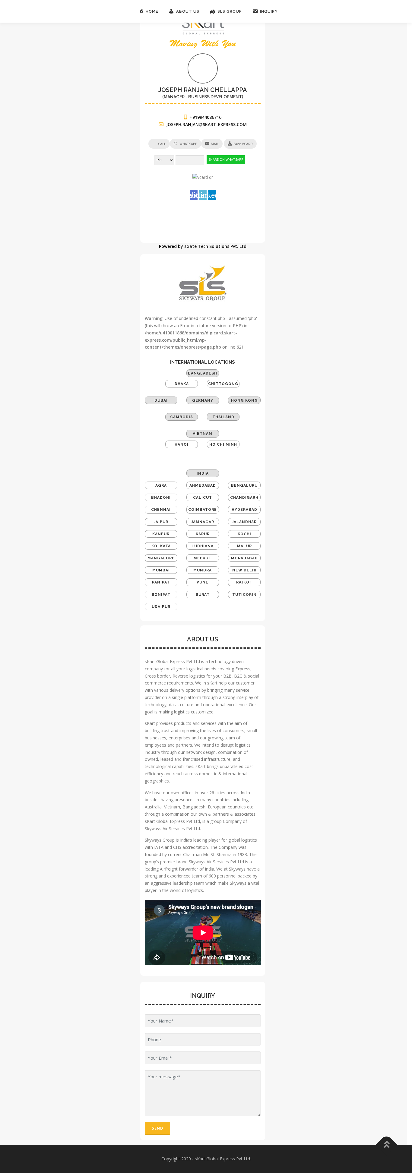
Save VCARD (243, 143)
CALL (162, 143)
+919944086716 (205, 117)
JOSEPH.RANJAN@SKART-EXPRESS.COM (206, 124)
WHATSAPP (188, 143)
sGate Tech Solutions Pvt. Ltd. (216, 246)
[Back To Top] (386, 1145)
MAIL (215, 143)
